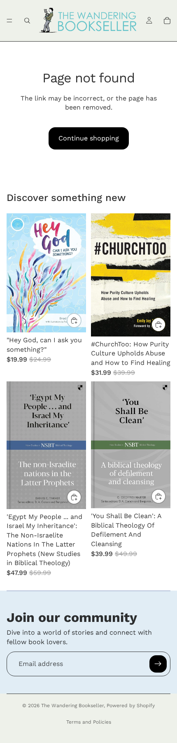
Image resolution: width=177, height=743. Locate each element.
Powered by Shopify (131, 705)
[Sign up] (158, 664)
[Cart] (167, 21)
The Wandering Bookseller (72, 705)
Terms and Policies (88, 722)
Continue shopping (88, 138)
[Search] (27, 21)
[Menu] (9, 20)
